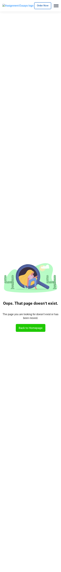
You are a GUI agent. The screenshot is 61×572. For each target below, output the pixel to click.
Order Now (42, 5)
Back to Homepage (30, 328)
